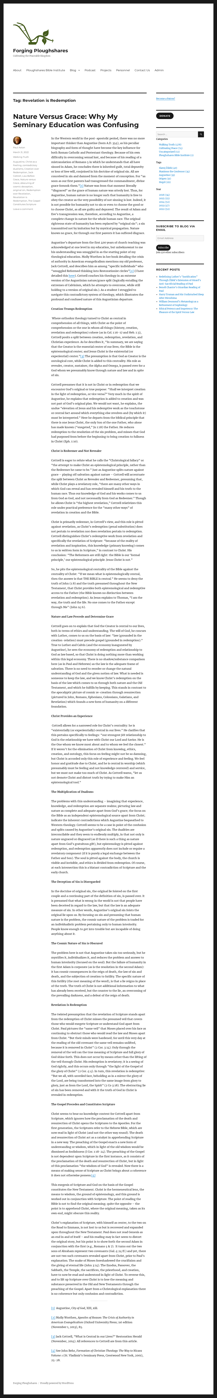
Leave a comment (23, 209)
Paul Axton (19, 147)
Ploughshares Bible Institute (45, 70)
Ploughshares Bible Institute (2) (176, 155)
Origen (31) (165, 178)
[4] (93, 1175)
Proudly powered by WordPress (57, 1383)
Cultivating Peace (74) (171, 148)
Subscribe (163, 247)
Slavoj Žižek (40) (168, 168)
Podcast (90, 70)
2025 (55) (164, 198)
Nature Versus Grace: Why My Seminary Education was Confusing (76, 120)
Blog (73, 70)
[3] (82, 356)
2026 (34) (164, 194)
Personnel (123, 70)
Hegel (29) (165, 182)
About (17, 70)
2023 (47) (164, 205)
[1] (81, 185)
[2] (132, 271)
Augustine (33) (167, 175)
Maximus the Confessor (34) (174, 171)
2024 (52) (164, 202)
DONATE (165, 115)
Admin (159, 70)
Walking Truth (21, 157)
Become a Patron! (165, 98)
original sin (19, 190)
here (72, 275)
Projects (105, 70)
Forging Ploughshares (40, 50)
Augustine (19, 161)
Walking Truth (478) (170, 144)
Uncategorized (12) (169, 151)
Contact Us (142, 70)
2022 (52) (164, 209)
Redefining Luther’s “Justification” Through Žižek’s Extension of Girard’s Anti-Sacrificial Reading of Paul (180, 280)
